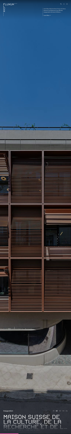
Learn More (46, 15)
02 (57, 411)
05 (67, 411)
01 (53, 411)
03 (60, 411)
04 (63, 411)
